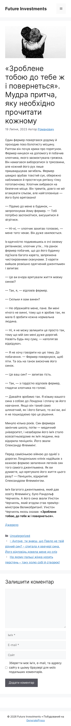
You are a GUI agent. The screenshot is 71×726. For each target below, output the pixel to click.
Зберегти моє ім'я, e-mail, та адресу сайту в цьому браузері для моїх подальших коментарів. (35, 667)
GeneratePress (35, 720)
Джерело (11, 525)
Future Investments (26, 8)
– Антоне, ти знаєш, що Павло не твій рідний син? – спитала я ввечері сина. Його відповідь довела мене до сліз (34, 546)
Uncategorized (20, 536)
